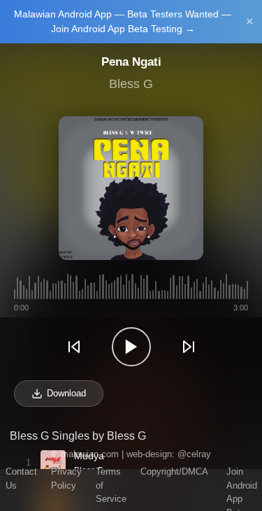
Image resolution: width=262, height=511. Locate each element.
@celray (194, 454)
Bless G (131, 84)
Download (66, 393)
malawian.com (90, 454)
